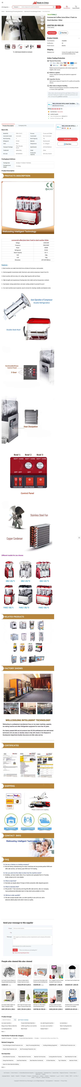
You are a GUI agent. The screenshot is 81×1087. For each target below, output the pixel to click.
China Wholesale (38, 1072)
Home (3, 11)
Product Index (73, 1072)
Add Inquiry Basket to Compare (23, 52)
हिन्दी (71, 1076)
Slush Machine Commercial (36, 1060)
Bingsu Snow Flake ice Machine (9, 1026)
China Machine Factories (9, 1056)
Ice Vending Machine (7, 1028)
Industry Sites (55, 1072)
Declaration (56, 1080)
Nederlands (52, 1076)
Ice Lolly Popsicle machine (46, 1023)
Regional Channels (64, 1072)
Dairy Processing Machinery (33, 1045)
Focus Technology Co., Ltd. (30, 1080)
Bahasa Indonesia (46, 1077)
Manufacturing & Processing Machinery (14, 11)
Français (29, 1076)
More (3, 1067)
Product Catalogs (23, 1020)
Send (15, 950)
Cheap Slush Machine (8, 1060)
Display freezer (44, 1028)
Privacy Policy (64, 1080)
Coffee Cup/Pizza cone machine (29, 1026)
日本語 (66, 1076)
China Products (14, 1072)
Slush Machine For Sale (70, 1056)
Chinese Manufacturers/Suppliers (26, 1072)
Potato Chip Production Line (10, 1049)
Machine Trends (73, 1060)
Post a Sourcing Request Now (21, 953)
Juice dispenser (64, 1028)
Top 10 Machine (62, 1060)
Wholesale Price (47, 1072)
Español (17, 1076)
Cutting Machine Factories (55, 1056)
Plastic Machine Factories (24, 1056)
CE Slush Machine (50, 1060)
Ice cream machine (6, 1023)
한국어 (62, 1076)
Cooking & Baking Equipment (50, 1045)
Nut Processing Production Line (28, 1049)
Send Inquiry (52, 33)
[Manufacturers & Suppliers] (40, 2)
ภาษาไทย (75, 1076)
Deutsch (46, 1076)
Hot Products (6, 1072)
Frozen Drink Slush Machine (28, 1023)
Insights (43, 1074)
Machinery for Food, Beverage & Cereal (32, 11)
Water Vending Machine (66, 1026)
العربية (58, 1076)
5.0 (63, 128)
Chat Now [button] (64, 33)
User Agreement (49, 1080)
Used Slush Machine (21, 1060)
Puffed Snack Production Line (67, 1045)
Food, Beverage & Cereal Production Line (13, 1045)
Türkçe (32, 1077)
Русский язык (35, 1076)
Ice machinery (63, 1023)
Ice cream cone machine (46, 1026)
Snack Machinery (46, 11)
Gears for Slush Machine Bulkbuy (11, 1064)
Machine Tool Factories (39, 1056)
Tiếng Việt (38, 1077)
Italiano (41, 1076)
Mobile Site (38, 1074)
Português (23, 1076)
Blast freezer (24, 1028)
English (12, 1076)
